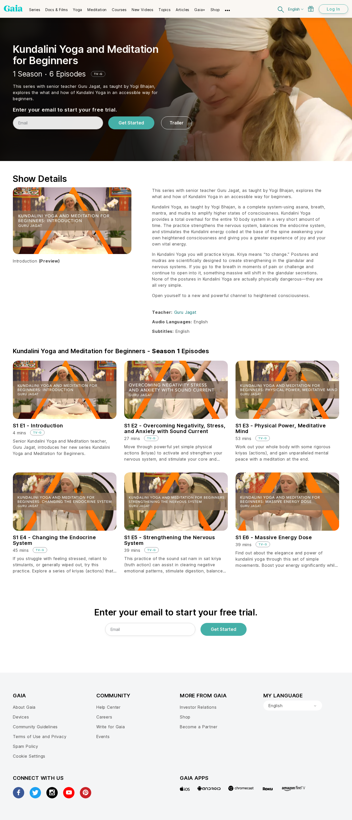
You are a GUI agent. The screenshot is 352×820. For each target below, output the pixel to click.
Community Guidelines (35, 726)
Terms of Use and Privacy (39, 736)
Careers (104, 717)
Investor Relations (198, 707)
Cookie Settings (29, 756)
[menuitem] (34, 8)
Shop (185, 717)
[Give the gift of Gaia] (311, 9)
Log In (333, 9)
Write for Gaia (110, 726)
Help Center (108, 707)
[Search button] (281, 8)
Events (103, 736)
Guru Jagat (185, 312)
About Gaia (24, 707)
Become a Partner (198, 726)
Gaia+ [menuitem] (199, 9)
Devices (21, 717)
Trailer (176, 122)
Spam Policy (25, 746)
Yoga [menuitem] (77, 9)
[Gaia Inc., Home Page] (13, 8)
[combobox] (292, 705)
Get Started (131, 122)
